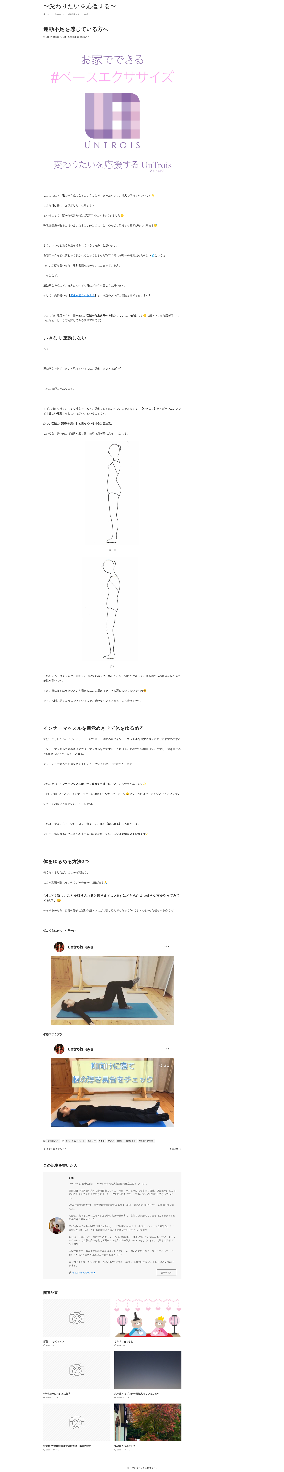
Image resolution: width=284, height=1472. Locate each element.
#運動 (119, 1140)
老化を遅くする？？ (82, 295)
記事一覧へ (166, 1272)
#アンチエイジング (75, 1140)
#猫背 (111, 1140)
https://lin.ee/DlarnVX (83, 1272)
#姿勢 (102, 1140)
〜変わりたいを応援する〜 (79, 5)
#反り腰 (92, 1140)
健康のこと (85, 36)
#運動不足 (131, 1140)
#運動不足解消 (146, 1140)
